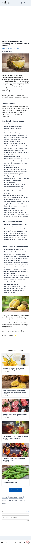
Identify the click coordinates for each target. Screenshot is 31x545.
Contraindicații (13, 497)
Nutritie (4, 48)
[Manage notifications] (27, 542)
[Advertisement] (15, 22)
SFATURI (4, 503)
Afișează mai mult (15, 490)
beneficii (4, 497)
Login (27, 512)
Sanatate (10, 48)
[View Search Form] (24, 3)
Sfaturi (16, 48)
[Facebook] (21, 3)
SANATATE (22, 500)
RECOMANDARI (12, 500)
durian (21, 497)
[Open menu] (28, 3)
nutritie (4, 500)
